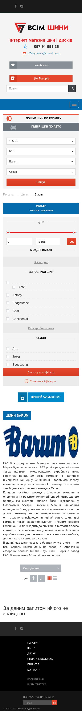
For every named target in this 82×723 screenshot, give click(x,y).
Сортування (31, 568)
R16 (11, 151)
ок (54, 702)
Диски (31, 653)
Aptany (17, 295)
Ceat (15, 311)
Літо (15, 348)
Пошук (41, 182)
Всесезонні (20, 364)
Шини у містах (36, 684)
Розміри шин (35, 679)
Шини (31, 648)
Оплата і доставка (40, 659)
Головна (33, 642)
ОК (72, 241)
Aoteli (22, 287)
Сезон (13, 171)
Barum (13, 161)
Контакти (34, 669)
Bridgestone (20, 303)
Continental (20, 319)
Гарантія (33, 664)
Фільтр (41, 208)
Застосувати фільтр (41, 372)
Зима (16, 356)
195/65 (13, 141)
